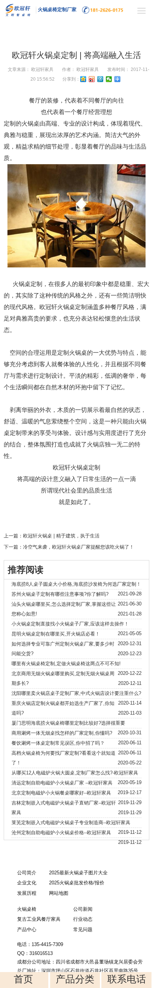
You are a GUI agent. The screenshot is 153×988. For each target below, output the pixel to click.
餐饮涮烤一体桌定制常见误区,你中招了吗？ (58, 743)
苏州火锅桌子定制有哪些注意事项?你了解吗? (60, 594)
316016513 (41, 953)
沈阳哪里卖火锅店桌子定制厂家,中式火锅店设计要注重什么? (76, 693)
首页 (23, 979)
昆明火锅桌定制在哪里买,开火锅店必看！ (56, 634)
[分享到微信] (109, 79)
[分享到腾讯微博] (100, 79)
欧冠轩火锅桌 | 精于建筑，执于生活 (61, 536)
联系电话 (126, 979)
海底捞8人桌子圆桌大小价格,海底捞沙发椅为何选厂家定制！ (76, 584)
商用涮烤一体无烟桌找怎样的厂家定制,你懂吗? (62, 733)
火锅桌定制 (27, 284)
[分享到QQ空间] (83, 79)
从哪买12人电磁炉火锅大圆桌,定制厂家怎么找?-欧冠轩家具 (75, 773)
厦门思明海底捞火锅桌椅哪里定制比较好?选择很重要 (68, 723)
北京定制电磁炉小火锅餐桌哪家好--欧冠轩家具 (61, 793)
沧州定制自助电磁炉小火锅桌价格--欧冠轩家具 (61, 832)
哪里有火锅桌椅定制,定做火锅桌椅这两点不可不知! (66, 663)
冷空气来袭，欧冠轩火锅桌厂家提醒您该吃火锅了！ (78, 547)
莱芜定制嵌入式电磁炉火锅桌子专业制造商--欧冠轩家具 (71, 822)
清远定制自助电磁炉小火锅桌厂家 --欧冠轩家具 (62, 783)
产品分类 (75, 979)
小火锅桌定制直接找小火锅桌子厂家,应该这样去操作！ (70, 624)
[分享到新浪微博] (92, 79)
